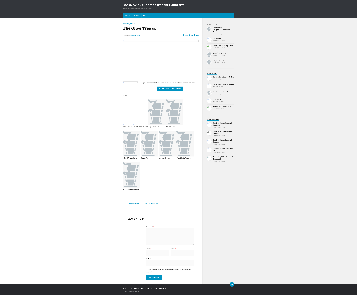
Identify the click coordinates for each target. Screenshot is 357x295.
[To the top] (232, 284)
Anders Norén (134, 291)
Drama (132, 24)
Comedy (126, 24)
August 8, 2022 (135, 35)
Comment (150, 227)
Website (149, 259)
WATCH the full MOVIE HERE (170, 88)
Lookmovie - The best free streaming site (153, 5)
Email (173, 248)
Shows (136, 16)
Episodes (146, 16)
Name (148, 248)
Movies (127, 16)
